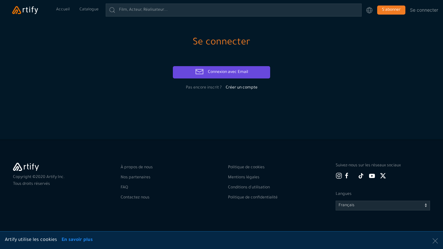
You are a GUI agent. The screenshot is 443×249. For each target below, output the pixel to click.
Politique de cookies (246, 167)
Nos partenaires (135, 177)
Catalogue (89, 9)
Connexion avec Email (227, 72)
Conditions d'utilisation (249, 187)
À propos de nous (137, 167)
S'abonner (391, 10)
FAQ (124, 187)
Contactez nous (135, 198)
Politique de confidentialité (253, 198)
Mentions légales (243, 177)
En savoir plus (77, 240)
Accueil (63, 9)
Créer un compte (241, 88)
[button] (369, 10)
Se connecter (424, 10)
